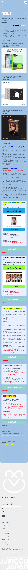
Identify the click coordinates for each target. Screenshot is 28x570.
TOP (23, 544)
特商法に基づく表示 (6, 539)
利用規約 (4, 531)
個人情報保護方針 (5, 533)
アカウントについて (6, 525)
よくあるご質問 (5, 544)
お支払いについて (5, 528)
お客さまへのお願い (6, 536)
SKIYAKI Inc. (17, 552)
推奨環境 (4, 542)
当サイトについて (5, 522)
